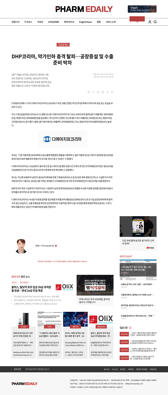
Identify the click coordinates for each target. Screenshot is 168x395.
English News (85, 22)
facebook (93, 92)
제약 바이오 (69, 22)
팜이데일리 (24, 282)
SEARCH (155, 21)
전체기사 (15, 22)
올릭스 (14, 282)
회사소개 (106, 369)
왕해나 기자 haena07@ (44, 245)
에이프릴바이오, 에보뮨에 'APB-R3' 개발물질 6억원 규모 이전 (37, 300)
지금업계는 (63, 44)
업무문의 (123, 369)
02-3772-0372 (112, 383)
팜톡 (99, 22)
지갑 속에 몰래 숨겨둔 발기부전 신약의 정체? (138, 242)
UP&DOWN (53, 22)
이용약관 (130, 369)
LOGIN (149, 21)
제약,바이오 (101, 326)
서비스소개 (111, 22)
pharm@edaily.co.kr (136, 383)
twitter (98, 92)
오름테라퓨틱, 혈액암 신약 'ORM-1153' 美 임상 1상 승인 (35, 303)
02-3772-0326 (86, 383)
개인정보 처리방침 (141, 369)
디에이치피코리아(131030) (43, 103)
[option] (45, 369)
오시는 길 (115, 369)
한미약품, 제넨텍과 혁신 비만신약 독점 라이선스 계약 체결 (36, 296)
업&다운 (75, 326)
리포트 (40, 22)
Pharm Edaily (24, 383)
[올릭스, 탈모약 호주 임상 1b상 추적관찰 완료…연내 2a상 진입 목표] (64, 286)
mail (102, 92)
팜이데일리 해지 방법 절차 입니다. (38, 369)
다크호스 (28, 22)
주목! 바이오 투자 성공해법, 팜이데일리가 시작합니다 (94, 301)
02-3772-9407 (103, 383)
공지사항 (17, 369)
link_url (107, 92)
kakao (88, 92)
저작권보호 (153, 369)
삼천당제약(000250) (63, 188)
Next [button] (26, 370)
